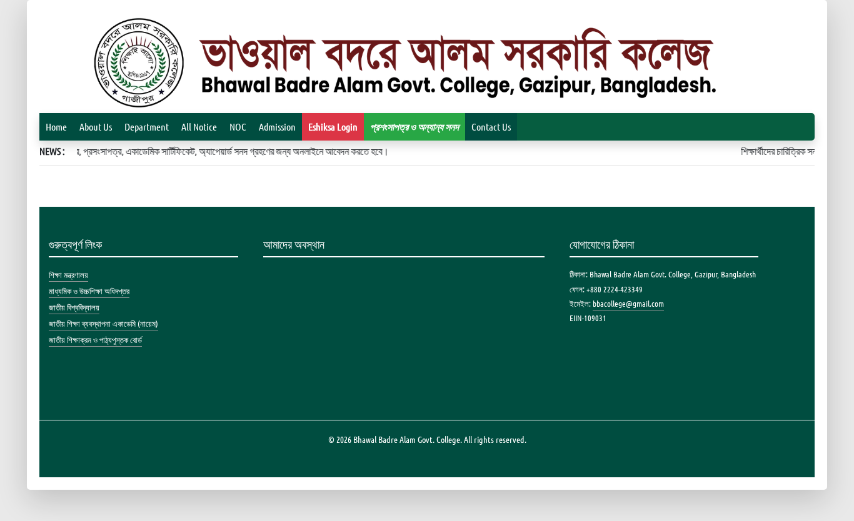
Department (146, 126)
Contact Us (491, 126)
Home (56, 126)
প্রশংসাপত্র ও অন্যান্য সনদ (414, 126)
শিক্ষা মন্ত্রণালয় (68, 274)
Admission (277, 126)
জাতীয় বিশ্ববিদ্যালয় (74, 307)
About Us (95, 126)
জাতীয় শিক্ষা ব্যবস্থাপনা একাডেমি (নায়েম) (103, 323)
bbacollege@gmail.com (628, 303)
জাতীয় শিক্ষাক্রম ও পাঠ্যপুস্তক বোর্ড (95, 339)
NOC (237, 126)
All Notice (199, 126)
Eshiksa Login (333, 126)
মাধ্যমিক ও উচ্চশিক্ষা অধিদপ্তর (89, 290)
